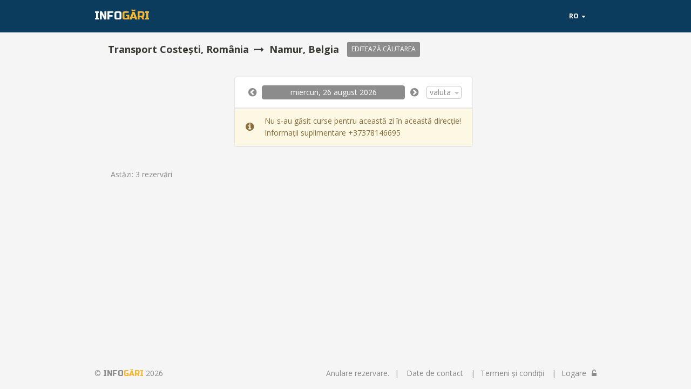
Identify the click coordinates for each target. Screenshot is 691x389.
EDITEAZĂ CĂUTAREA (383, 48)
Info (122, 16)
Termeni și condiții (512, 373)
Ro (574, 16)
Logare (573, 373)
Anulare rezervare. (357, 373)
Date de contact (435, 373)
